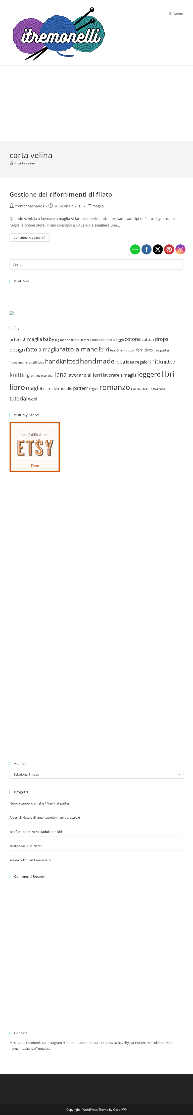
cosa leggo (116, 339)
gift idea (38, 362)
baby (48, 339)
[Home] (11, 163)
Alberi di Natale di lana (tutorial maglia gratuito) (45, 817)
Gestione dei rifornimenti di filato (61, 194)
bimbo (94, 340)
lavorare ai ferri (84, 375)
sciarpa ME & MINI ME (26, 845)
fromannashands (29, 206)
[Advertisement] (96, 103)
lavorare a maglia (119, 375)
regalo (94, 388)
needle (66, 388)
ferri (104, 349)
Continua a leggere (32, 238)
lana (61, 374)
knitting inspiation (42, 375)
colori (103, 339)
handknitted (62, 361)
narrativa (51, 388)
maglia (98, 206)
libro (17, 387)
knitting (20, 374)
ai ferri (16, 339)
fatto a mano (79, 349)
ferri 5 (114, 350)
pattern (80, 388)
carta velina (26, 163)
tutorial (18, 398)
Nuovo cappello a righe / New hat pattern (40, 803)
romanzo (114, 387)
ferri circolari (127, 350)
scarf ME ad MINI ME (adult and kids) (37, 831)
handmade (97, 361)
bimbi (85, 340)
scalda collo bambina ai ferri (30, 860)
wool (32, 399)
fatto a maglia (42, 349)
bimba (75, 339)
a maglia (32, 339)
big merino (62, 340)
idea (120, 361)
